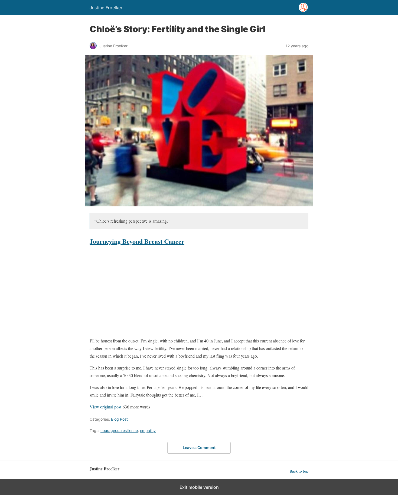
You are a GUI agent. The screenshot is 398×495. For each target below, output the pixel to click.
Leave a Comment (199, 447)
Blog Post (119, 419)
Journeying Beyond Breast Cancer (137, 241)
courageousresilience (119, 430)
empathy (148, 430)
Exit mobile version (199, 487)
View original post (105, 407)
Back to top (299, 471)
